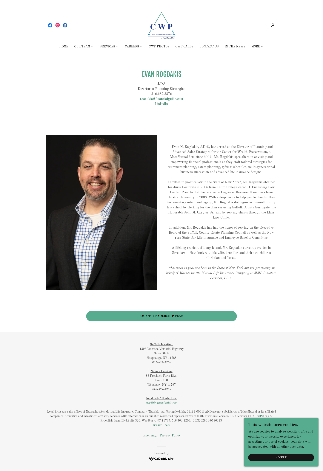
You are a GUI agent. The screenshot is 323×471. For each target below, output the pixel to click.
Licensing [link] (149, 435)
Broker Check (161, 425)
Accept (281, 457)
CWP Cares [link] (184, 46)
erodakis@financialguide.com (161, 99)
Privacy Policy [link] (170, 435)
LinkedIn (161, 104)
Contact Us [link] (209, 46)
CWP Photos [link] (159, 46)
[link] (50, 25)
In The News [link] (235, 46)
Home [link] (63, 46)
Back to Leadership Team (161, 316)
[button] (273, 25)
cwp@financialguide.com (161, 402)
